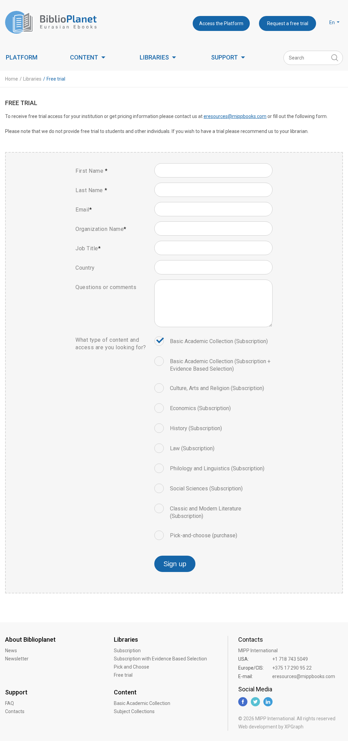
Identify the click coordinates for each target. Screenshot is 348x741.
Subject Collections (134, 711)
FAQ (9, 703)
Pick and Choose (131, 667)
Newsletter (17, 658)
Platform (21, 57)
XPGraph (293, 726)
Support (224, 57)
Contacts (14, 711)
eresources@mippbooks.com (235, 116)
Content (84, 57)
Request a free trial (287, 23)
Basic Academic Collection (142, 703)
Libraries (154, 57)
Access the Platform (221, 23)
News (11, 650)
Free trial (123, 675)
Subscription (127, 650)
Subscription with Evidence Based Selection (160, 658)
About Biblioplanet (30, 639)
